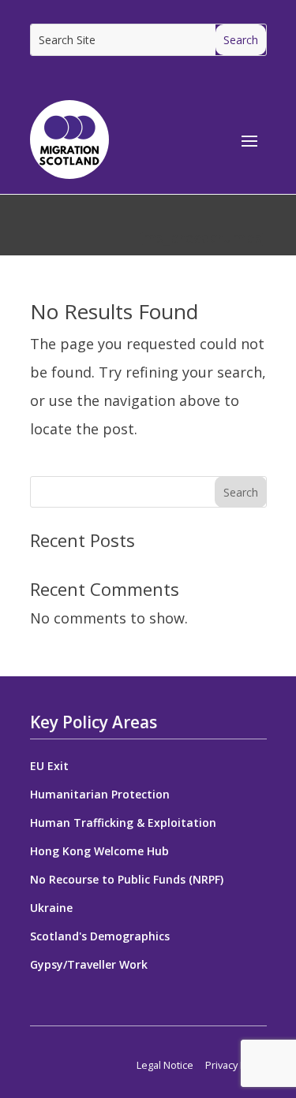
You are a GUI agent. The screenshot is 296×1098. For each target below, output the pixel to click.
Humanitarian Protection (100, 794)
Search (240, 492)
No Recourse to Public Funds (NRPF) (126, 879)
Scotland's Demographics (100, 936)
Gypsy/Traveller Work (89, 964)
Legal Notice (165, 1065)
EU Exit (49, 765)
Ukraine (51, 907)
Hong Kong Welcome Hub (99, 850)
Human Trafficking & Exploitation (123, 822)
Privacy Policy (236, 1065)
